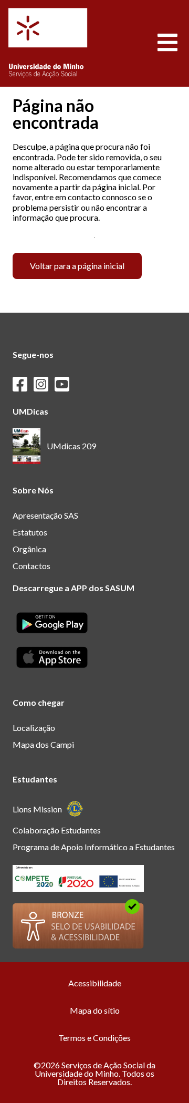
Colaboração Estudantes (57, 830)
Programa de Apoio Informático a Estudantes (94, 847)
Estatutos (30, 532)
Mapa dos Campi (43, 744)
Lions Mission (37, 809)
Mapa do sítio (95, 1010)
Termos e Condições (94, 1038)
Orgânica (29, 549)
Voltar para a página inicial (77, 266)
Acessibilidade (94, 983)
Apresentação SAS (45, 515)
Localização (34, 728)
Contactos (31, 566)
